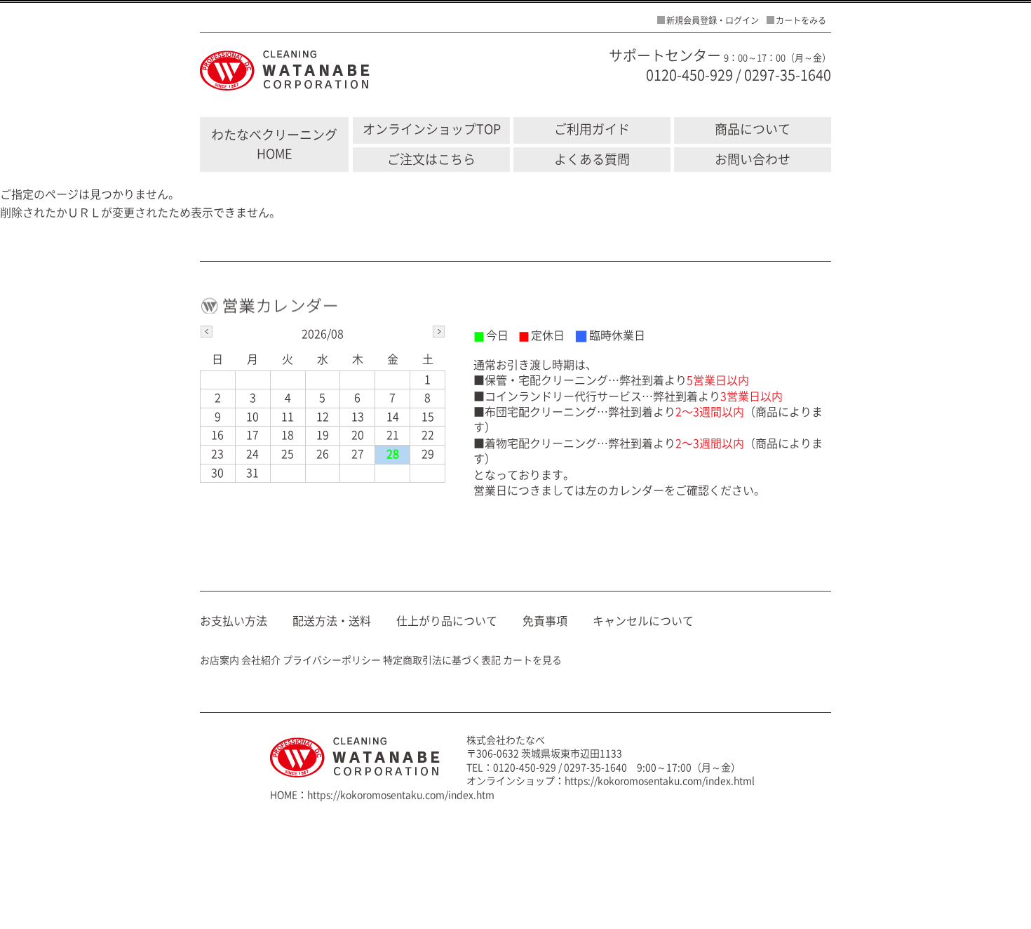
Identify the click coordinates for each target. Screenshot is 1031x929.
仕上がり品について (446, 621)
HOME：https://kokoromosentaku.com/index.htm (382, 795)
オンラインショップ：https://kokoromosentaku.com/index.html (610, 781)
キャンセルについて (643, 621)
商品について (752, 129)
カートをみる (801, 20)
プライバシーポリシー (332, 660)
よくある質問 (592, 159)
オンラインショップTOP (432, 129)
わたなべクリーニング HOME (274, 144)
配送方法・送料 (331, 621)
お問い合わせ (752, 159)
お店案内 (219, 660)
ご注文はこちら (431, 159)
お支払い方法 (233, 621)
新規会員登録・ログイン (712, 20)
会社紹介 (261, 660)
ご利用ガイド (592, 129)
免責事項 (545, 621)
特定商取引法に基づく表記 (442, 660)
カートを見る (532, 660)
